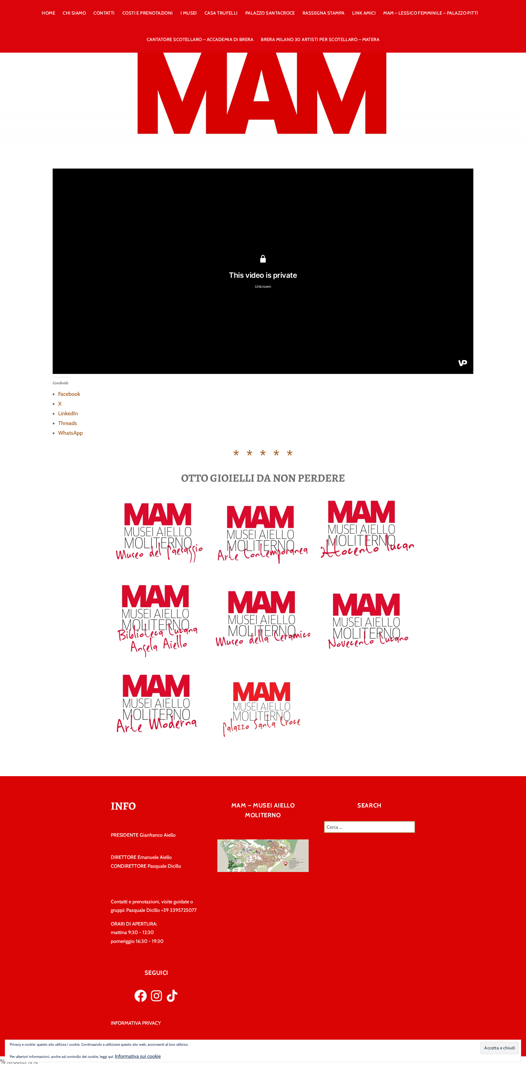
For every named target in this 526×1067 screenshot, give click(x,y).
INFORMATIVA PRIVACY (136, 1023)
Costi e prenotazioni (147, 13)
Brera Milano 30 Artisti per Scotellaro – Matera (320, 39)
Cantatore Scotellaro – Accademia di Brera (200, 39)
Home (48, 13)
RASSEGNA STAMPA (324, 13)
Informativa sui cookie (138, 1056)
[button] (499, 1048)
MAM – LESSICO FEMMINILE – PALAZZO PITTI (430, 13)
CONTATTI (104, 13)
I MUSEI (189, 13)
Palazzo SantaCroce (270, 13)
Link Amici (364, 13)
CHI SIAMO (74, 13)
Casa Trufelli (221, 13)
